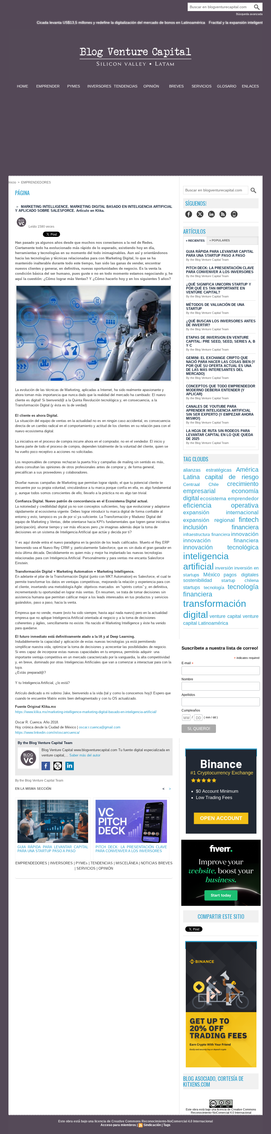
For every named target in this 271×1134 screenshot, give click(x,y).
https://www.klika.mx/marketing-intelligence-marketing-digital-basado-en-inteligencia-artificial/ (86, 712)
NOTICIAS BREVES (157, 863)
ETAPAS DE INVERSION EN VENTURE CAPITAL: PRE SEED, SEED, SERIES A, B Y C (220, 341)
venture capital (225, 616)
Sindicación (152, 1125)
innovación (245, 534)
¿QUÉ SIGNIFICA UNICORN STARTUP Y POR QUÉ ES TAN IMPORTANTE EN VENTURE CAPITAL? (218, 288)
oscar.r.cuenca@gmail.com (99, 727)
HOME (22, 86)
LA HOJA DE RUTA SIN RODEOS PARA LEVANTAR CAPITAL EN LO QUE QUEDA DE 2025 (219, 435)
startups (191, 587)
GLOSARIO (226, 86)
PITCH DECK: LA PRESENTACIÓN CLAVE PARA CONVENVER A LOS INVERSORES (131, 849)
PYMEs (73, 86)
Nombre (187, 679)
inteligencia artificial (206, 561)
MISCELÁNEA (127, 863)
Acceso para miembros (118, 1125)
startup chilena (240, 580)
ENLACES (250, 86)
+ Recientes (195, 240)
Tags (166, 1125)
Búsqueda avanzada (249, 14)
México (211, 574)
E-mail (187, 663)
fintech (249, 520)
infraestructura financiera (206, 534)
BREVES (176, 86)
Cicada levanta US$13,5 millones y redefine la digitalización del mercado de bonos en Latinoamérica (96, 22)
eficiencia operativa (221, 505)
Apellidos (188, 695)
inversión (224, 568)
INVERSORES (99, 86)
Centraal (191, 484)
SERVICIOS (201, 86)
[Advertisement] (135, 129)
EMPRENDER (48, 86)
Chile (214, 484)
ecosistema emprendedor (229, 498)
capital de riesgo (232, 476)
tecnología (214, 587)
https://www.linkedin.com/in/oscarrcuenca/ (47, 732)
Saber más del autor (84, 755)
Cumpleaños (191, 710)
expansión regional (209, 520)
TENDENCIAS (125, 86)
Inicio (12, 182)
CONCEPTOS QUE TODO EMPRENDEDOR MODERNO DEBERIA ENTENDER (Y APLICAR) (220, 390)
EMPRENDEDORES (36, 182)
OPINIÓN (151, 86)
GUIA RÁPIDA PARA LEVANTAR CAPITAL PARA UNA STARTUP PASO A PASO (52, 849)
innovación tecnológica (221, 547)
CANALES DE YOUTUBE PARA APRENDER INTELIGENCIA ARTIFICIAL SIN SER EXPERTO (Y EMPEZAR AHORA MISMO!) (220, 412)
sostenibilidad (197, 580)
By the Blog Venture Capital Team (45, 743)
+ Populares (219, 240)
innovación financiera (221, 540)
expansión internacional (221, 512)
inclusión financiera (221, 527)
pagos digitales (241, 574)
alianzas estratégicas (207, 470)
